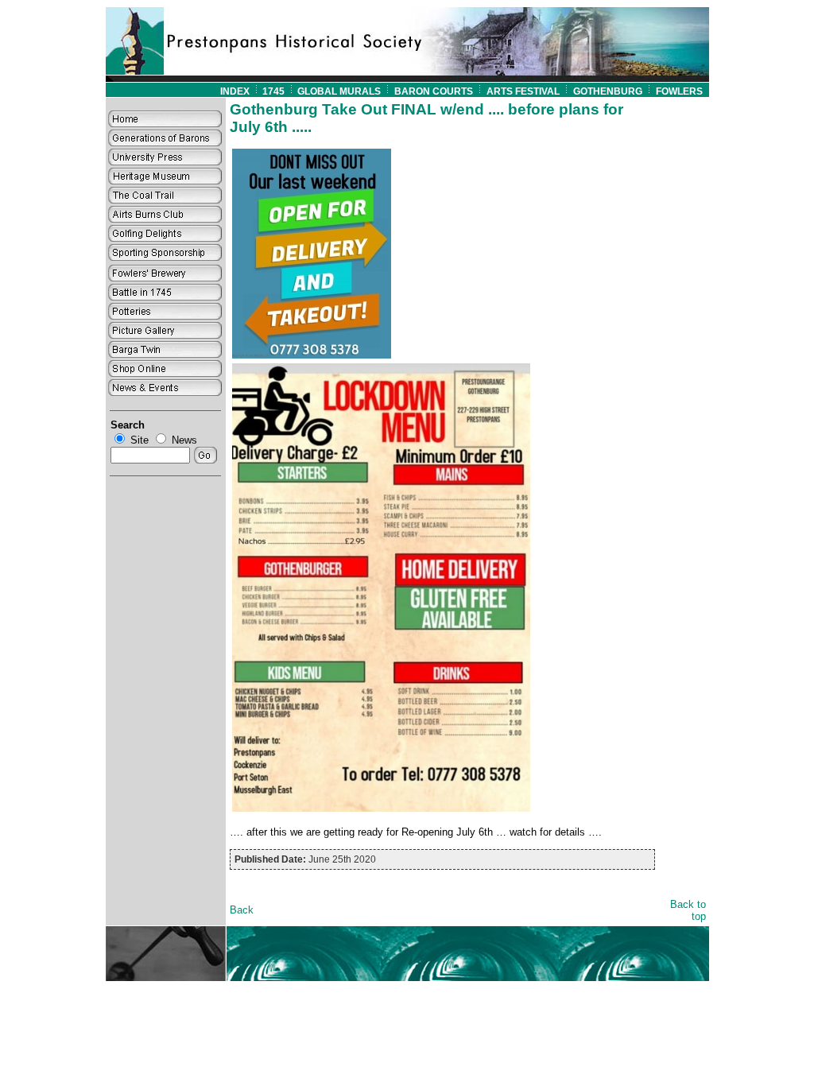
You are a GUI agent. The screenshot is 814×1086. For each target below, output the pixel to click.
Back (242, 910)
